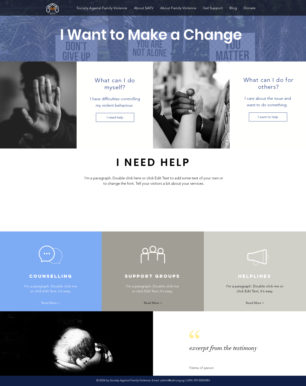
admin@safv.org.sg (172, 380)
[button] (50, 303)
